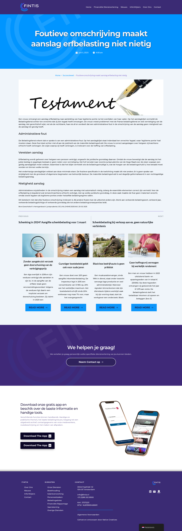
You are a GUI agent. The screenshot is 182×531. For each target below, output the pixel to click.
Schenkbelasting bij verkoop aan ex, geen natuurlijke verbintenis (122, 224)
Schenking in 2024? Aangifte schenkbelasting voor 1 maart (52, 222)
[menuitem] (88, 7)
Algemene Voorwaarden (88, 515)
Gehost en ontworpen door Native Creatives (97, 520)
